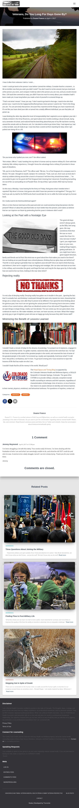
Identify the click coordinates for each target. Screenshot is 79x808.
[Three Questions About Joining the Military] (39, 518)
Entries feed (8, 772)
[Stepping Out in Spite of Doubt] (39, 652)
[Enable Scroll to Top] (75, 803)
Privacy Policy (6, 723)
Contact (39, 798)
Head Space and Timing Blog (44, 370)
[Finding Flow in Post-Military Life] (39, 585)
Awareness (15, 394)
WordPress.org (9, 782)
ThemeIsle (46, 803)
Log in (5, 767)
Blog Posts (70, 793)
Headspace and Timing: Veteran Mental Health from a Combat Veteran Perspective (34, 793)
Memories (25, 394)
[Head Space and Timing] (11, 3)
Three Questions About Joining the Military (24, 549)
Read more (62, 555)
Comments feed (9, 777)
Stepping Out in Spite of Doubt (19, 683)
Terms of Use (6, 726)
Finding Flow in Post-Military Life (20, 616)
